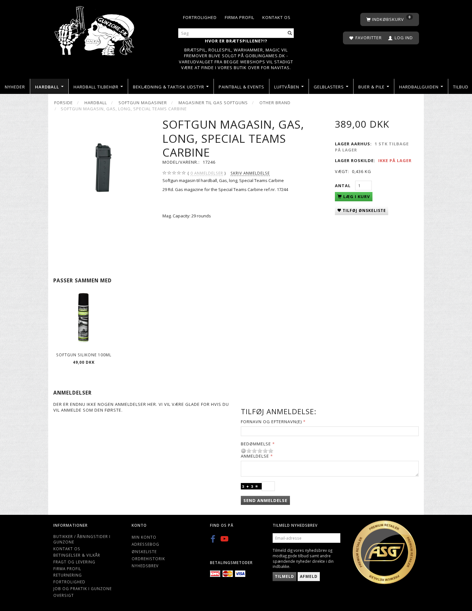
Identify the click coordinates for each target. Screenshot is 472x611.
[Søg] (290, 33)
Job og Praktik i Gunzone (82, 588)
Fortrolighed (200, 17)
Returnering (67, 575)
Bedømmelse (256, 444)
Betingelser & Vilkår (76, 555)
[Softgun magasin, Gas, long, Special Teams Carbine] (103, 167)
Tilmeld (284, 576)
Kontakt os (276, 17)
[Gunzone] (95, 29)
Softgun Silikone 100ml (83, 354)
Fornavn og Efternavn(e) (271, 421)
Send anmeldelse (265, 500)
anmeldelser (206, 173)
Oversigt (63, 595)
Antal (343, 185)
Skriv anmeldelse (250, 173)
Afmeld (309, 576)
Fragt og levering (74, 561)
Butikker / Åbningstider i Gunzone (81, 539)
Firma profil (239, 17)
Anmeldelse (255, 456)
